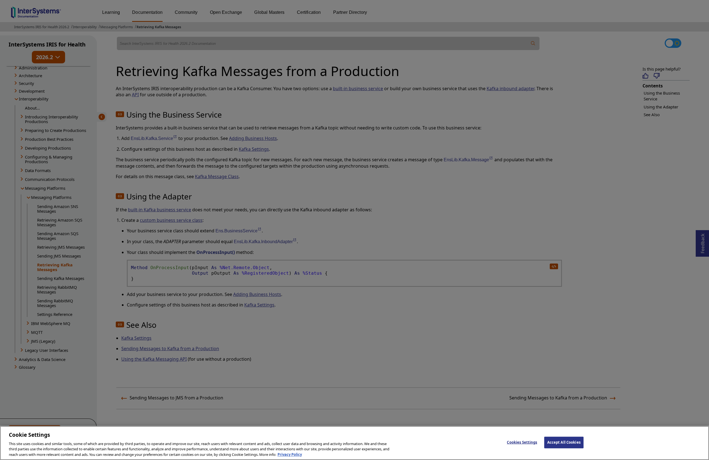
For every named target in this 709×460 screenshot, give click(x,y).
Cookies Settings (522, 442)
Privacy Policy (290, 454)
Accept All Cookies (563, 442)
